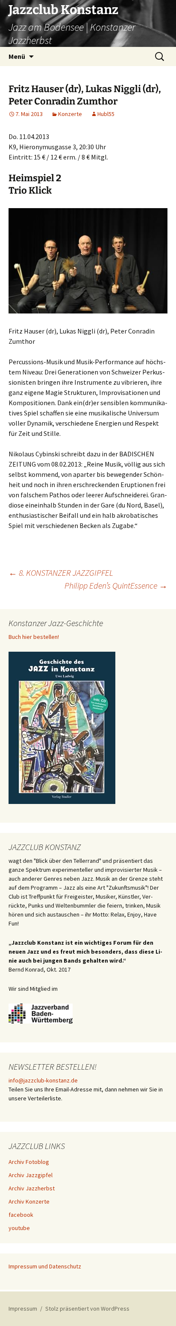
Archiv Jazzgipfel (31, 1175)
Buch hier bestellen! (34, 637)
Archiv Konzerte (29, 1201)
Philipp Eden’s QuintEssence (116, 585)
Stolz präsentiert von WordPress (87, 1308)
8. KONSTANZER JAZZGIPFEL (61, 572)
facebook (21, 1215)
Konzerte (70, 114)
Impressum (23, 1308)
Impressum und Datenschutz (45, 1266)
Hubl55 (105, 114)
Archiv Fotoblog (29, 1162)
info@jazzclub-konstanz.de (43, 1080)
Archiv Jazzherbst (32, 1188)
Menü (17, 56)
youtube (19, 1228)
